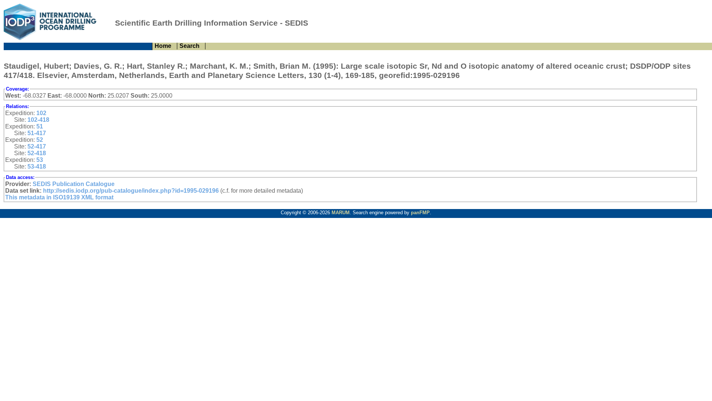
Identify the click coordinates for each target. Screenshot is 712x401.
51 (39, 126)
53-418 (36, 166)
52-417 (36, 146)
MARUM (341, 212)
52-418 (36, 153)
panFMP (420, 212)
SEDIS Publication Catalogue (74, 184)
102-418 (38, 120)
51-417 (36, 133)
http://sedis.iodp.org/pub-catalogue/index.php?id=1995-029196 (131, 191)
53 (39, 160)
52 (39, 140)
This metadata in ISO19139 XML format (59, 197)
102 (41, 113)
